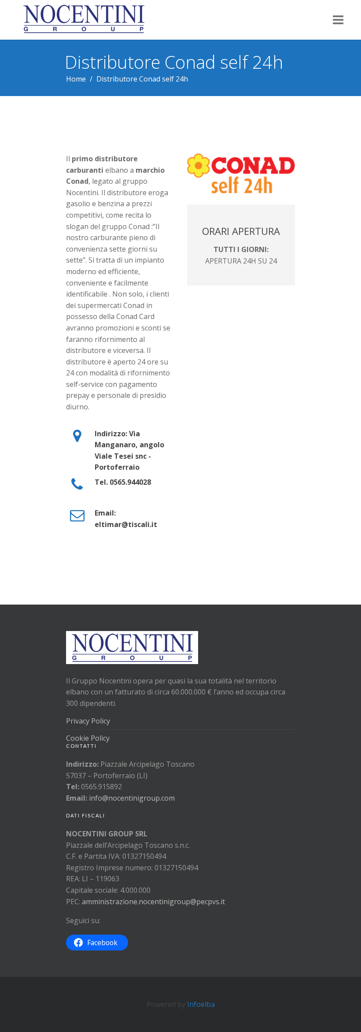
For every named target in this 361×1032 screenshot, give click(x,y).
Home (76, 79)
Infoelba (201, 1004)
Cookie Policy (88, 738)
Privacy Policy (88, 721)
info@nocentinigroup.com (132, 798)
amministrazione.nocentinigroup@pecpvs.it (153, 901)
